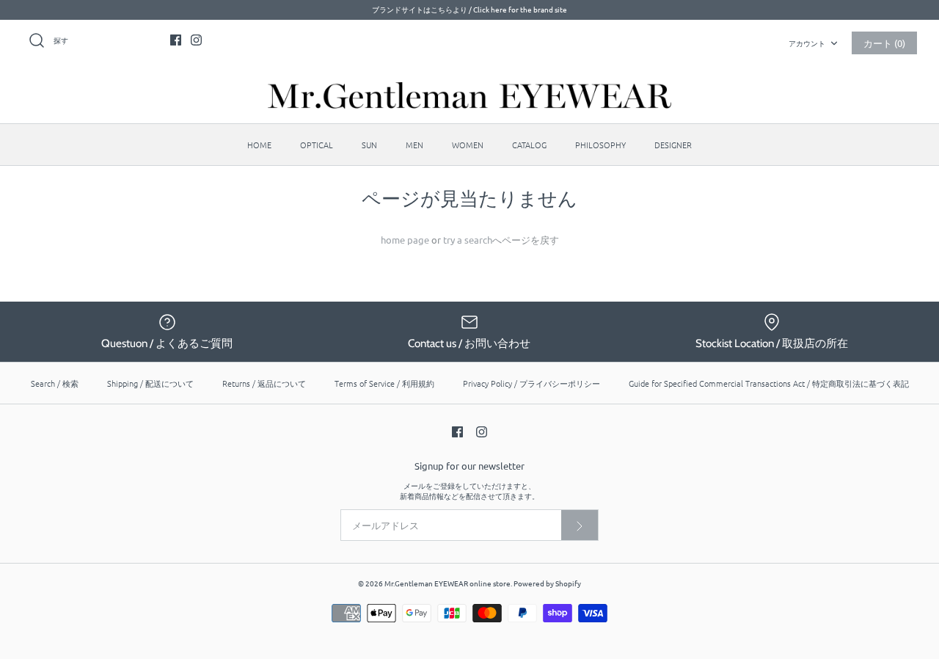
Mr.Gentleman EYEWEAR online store (447, 583)
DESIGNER (673, 144)
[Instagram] (196, 39)
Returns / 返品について (264, 383)
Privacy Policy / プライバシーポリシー (531, 383)
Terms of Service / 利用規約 (384, 383)
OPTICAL (316, 144)
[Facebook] (175, 39)
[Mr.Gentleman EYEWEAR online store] (469, 95)
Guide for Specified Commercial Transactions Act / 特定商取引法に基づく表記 (769, 383)
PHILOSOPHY (600, 144)
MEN (414, 144)
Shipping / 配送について (150, 383)
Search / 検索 (54, 383)
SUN (369, 144)
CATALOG (529, 144)
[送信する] (579, 525)
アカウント (807, 42)
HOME (259, 144)
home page (405, 239)
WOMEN (467, 144)
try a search (467, 239)
